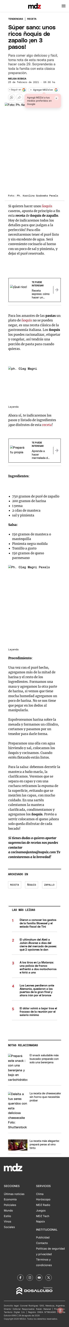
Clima (39, 1194)
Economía (10, 1199)
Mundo (8, 1210)
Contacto (42, 1243)
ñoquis (47, 206)
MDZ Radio (43, 1205)
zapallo (49, 885)
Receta (14, 885)
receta (47, 425)
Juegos (41, 1210)
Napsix (40, 1221)
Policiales (10, 1205)
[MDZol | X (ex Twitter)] (49, 1278)
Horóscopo (43, 1199)
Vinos (7, 1221)
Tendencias (15, 19)
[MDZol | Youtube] (39, 1278)
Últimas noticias (14, 1194)
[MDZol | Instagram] (30, 1278)
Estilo (7, 1216)
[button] (64, 6)
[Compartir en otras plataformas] (19, 97)
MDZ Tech (42, 1216)
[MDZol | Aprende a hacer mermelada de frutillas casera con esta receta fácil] (57, 450)
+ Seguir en (15, 90)
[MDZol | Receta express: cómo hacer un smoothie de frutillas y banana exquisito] (57, 290)
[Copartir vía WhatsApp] (11, 97)
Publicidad (42, 1237)
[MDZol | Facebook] (20, 1278)
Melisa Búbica (17, 79)
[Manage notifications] (60, 1310)
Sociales (9, 1227)
